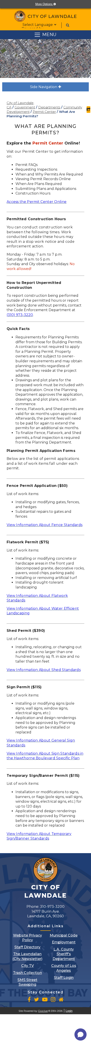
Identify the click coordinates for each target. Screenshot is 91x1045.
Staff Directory (27, 947)
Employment (64, 942)
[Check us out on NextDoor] (61, 999)
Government (25, 107)
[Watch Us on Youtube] (44, 999)
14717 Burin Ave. (45, 913)
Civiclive (43, 1011)
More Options (47, 4)
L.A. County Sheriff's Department (64, 954)
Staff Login (64, 978)
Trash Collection (27, 973)
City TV (27, 966)
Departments (49, 107)
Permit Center (44, 112)
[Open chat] (80, 1034)
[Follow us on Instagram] (53, 999)
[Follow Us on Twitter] (36, 999)
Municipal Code (64, 935)
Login (69, 1010)
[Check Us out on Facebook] (29, 999)
